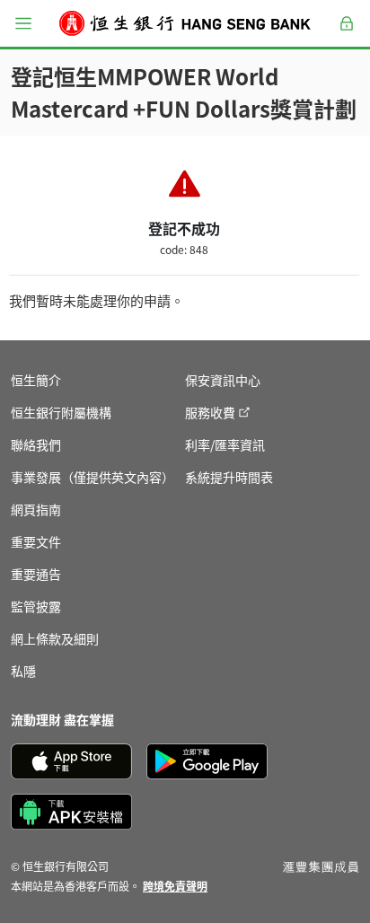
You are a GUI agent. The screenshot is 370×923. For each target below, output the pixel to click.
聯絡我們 (36, 444)
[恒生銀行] (185, 23)
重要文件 (36, 541)
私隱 (23, 671)
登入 (347, 33)
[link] (175, 885)
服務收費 (210, 412)
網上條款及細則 (55, 638)
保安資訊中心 (222, 380)
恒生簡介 (36, 380)
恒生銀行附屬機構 (61, 412)
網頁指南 (36, 509)
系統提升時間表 (229, 477)
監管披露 (36, 606)
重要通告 (36, 574)
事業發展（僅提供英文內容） (92, 477)
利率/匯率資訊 (225, 444)
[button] (23, 23)
